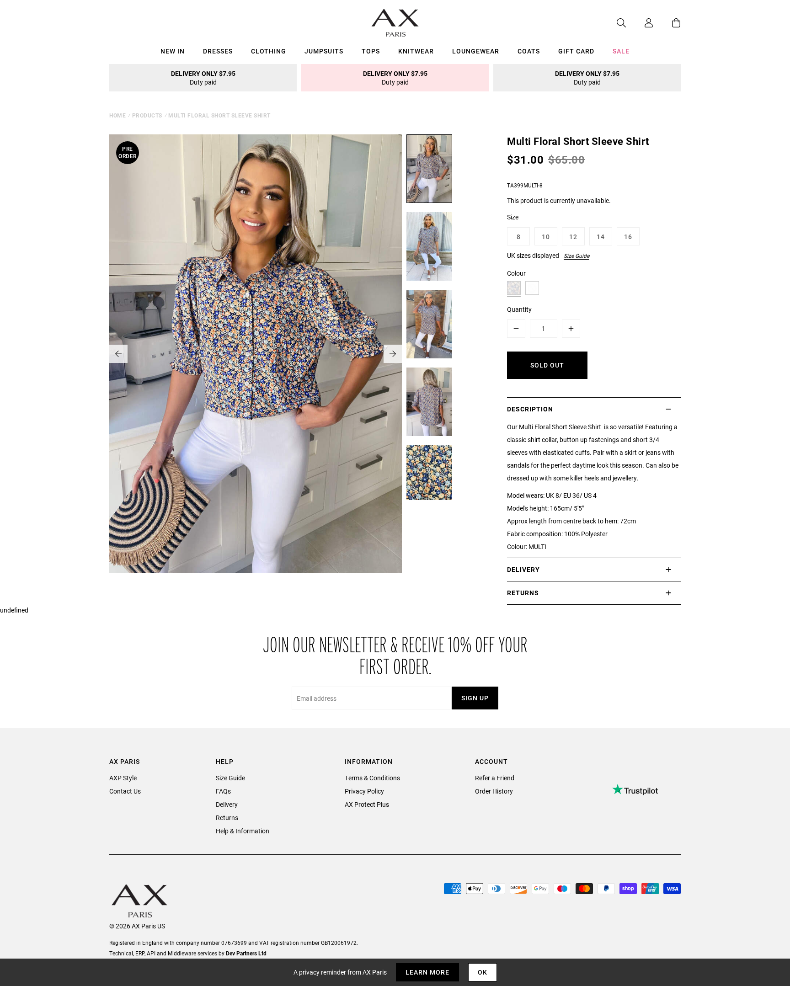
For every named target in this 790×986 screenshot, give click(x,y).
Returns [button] (523, 592)
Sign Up (475, 697)
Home (117, 115)
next (393, 354)
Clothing (268, 51)
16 (628, 236)
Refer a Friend (494, 777)
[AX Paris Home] (395, 23)
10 (546, 236)
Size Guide (576, 255)
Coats (529, 51)
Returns (227, 817)
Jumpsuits (323, 51)
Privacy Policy (364, 791)
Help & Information (242, 830)
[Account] (639, 23)
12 (573, 236)
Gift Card (576, 51)
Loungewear (475, 51)
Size (512, 217)
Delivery (227, 804)
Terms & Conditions (372, 777)
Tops (371, 51)
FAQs (223, 791)
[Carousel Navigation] (255, 354)
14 (601, 236)
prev (118, 354)
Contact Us (125, 791)
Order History (494, 791)
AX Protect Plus (367, 804)
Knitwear (416, 51)
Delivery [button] (523, 569)
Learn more (427, 972)
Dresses (218, 51)
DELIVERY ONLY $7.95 (203, 77)
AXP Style (123, 777)
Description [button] (530, 409)
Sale (621, 51)
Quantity (519, 309)
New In (172, 51)
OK (482, 972)
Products (147, 115)
